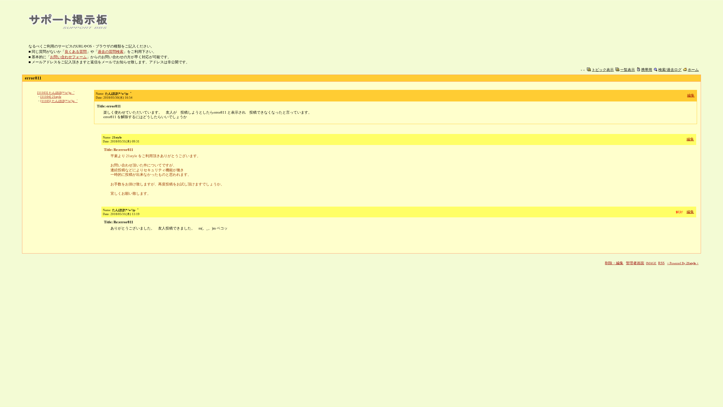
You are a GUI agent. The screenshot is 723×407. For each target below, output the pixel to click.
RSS (661, 263)
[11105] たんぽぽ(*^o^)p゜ (59, 101)
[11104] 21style (50, 96)
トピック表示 (603, 70)
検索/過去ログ (669, 70)
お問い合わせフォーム (68, 57)
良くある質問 (76, 51)
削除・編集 (614, 263)
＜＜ (582, 70)
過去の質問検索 (110, 51)
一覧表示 (627, 70)
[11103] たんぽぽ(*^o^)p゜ (56, 92)
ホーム (693, 70)
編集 (690, 95)
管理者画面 (635, 263)
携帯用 (646, 70)
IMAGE (651, 263)
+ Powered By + (682, 263)
